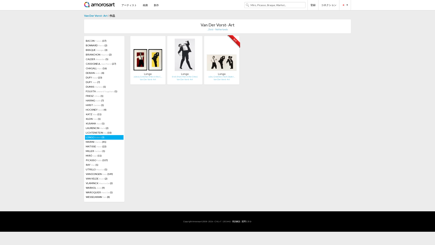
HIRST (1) (95, 105)
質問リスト (247, 221)
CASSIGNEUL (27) (101, 63)
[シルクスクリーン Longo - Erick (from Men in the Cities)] (185, 56)
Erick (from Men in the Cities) (185, 76)
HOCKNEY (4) (96, 109)
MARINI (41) (96, 141)
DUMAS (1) (96, 86)
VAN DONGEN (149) (99, 174)
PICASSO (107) (97, 160)
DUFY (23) (94, 77)
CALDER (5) (97, 59)
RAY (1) (92, 164)
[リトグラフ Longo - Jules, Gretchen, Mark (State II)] (222, 56)
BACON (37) (96, 40)
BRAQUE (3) (96, 49)
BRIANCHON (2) (99, 54)
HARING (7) (95, 100)
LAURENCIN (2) (97, 128)
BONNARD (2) (96, 45)
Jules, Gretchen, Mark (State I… (221, 76)
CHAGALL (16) (96, 68)
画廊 (145, 5)
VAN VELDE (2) (96, 178)
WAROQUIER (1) (99, 192)
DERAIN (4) (95, 72)
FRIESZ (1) (94, 95)
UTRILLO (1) (96, 169)
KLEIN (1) (93, 118)
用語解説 (236, 221)
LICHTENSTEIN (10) (98, 132)
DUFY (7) (93, 82)
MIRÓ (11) (94, 155)
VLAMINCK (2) (99, 183)
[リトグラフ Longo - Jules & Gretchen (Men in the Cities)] (148, 56)
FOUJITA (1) (101, 91)
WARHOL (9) (95, 187)
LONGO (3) (95, 137)
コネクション (328, 4)
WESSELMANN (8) (98, 196)
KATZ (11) (93, 114)
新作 (156, 5)
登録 (313, 4)
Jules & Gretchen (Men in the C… (148, 76)
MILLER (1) (95, 151)
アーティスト (129, 5)
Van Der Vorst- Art (96, 15)
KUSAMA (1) (95, 123)
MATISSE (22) (96, 146)
